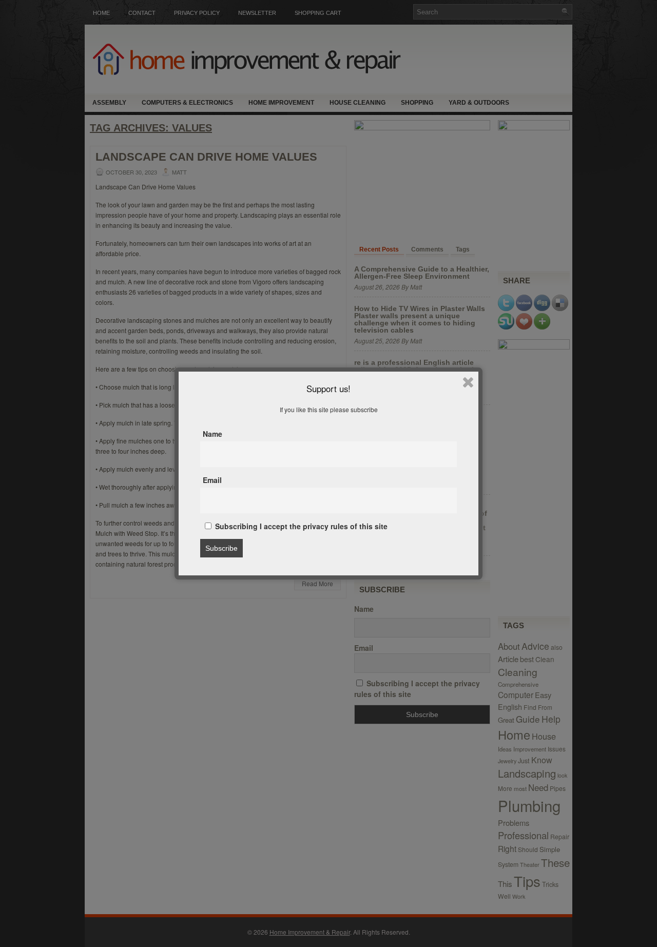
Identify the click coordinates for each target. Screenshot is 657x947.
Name (212, 434)
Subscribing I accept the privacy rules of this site (300, 526)
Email (212, 480)
